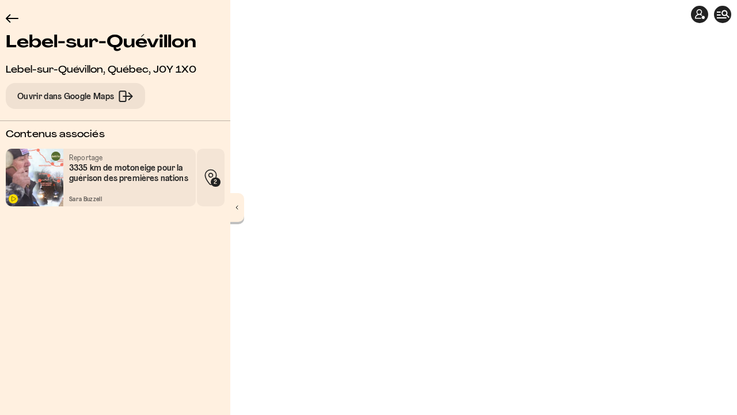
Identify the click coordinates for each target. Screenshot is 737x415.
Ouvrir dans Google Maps (65, 96)
